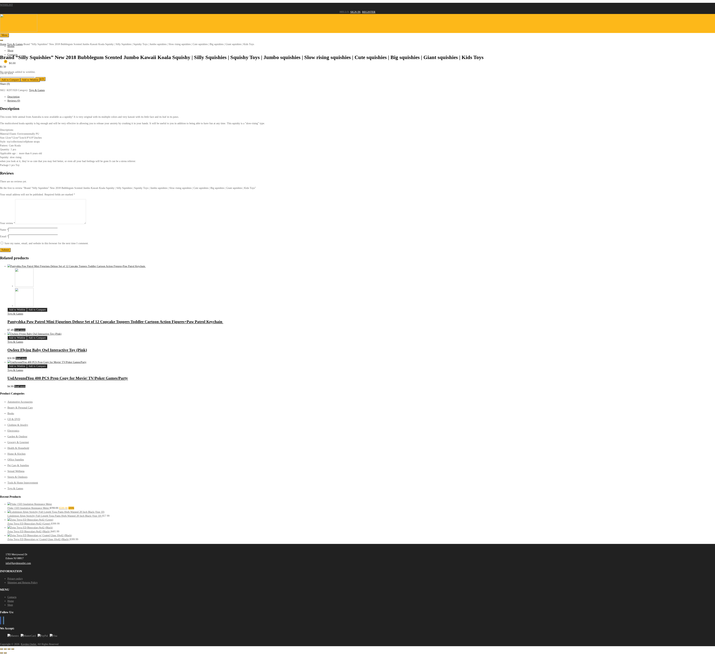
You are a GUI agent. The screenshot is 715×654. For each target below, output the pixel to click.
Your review (7, 223)
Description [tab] (13, 96)
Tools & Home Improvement (22, 482)
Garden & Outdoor (17, 436)
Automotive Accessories (20, 401)
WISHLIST (6, 4)
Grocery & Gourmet (18, 442)
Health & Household (18, 448)
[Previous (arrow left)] (1, 652)
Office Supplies (15, 459)
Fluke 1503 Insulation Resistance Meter (28, 508)
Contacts (11, 597)
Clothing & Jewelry (17, 425)
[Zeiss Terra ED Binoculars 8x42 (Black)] (30, 527)
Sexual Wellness (15, 471)
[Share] (8, 649)
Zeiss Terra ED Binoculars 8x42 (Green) (29, 523)
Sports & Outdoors (17, 477)
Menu (4, 35)
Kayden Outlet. (29, 644)
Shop (10, 50)
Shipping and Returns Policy (22, 582)
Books (10, 413)
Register (368, 11)
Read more (20, 330)
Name (4, 229)
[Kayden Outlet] (18, 30)
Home (3, 44)
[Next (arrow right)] (5, 652)
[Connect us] (0, 620)
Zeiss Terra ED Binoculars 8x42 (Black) (29, 531)
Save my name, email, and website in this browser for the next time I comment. (46, 243)
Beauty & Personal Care (20, 407)
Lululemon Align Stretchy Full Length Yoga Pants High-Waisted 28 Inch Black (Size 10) (54, 515)
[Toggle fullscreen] (5, 649)
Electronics (13, 430)
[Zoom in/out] (1, 649)
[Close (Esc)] (12, 649)
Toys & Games (15, 44)
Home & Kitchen (16, 453)
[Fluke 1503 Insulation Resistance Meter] (29, 504)
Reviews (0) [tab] (13, 100)
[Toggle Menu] (1, 40)
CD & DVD (13, 419)
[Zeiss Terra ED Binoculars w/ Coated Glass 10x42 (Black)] (39, 535)
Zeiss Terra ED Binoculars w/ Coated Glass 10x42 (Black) (38, 539)
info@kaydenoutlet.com (18, 563)
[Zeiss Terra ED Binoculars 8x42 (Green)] (30, 519)
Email (4, 236)
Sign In (355, 11)
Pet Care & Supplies (18, 465)
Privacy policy (15, 578)
